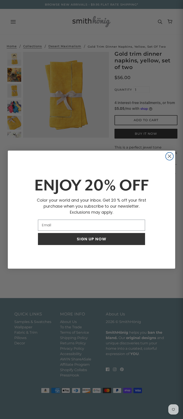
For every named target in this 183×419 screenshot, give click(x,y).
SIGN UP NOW (91, 239)
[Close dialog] (169, 156)
